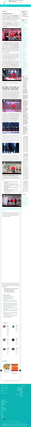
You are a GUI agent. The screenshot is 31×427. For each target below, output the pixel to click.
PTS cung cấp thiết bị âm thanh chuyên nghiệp (25, 202)
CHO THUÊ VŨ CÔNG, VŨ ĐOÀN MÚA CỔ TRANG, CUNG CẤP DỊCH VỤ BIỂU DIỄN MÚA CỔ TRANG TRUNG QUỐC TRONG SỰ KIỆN (10, 308)
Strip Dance (21, 392)
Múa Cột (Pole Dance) (20, 389)
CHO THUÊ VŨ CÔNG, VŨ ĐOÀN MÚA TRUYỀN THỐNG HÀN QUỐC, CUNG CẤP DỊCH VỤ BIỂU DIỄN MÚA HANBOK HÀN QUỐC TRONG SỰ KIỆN (10, 313)
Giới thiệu (2, 412)
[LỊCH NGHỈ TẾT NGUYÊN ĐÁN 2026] (14, 367)
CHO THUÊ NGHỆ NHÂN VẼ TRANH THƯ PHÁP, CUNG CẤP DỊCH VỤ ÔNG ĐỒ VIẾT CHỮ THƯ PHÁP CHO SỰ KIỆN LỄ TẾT (10, 301)
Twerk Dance (21, 393)
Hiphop (24, 53)
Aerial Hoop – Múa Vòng (25, 50)
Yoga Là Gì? (24, 56)
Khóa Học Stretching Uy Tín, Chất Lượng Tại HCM (25, 62)
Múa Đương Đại (25, 54)
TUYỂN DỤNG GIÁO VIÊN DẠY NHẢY (25, 83)
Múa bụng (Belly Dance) (20, 387)
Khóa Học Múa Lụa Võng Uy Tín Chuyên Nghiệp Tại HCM (25, 39)
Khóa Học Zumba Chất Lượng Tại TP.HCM (24, 70)
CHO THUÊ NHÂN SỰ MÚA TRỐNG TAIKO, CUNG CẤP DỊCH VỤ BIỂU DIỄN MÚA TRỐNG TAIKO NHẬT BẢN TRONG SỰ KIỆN (10, 311)
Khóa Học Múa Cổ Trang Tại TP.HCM (25, 42)
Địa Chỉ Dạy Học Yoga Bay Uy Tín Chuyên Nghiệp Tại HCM (24, 33)
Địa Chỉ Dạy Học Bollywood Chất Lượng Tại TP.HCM (25, 67)
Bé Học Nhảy (24, 52)
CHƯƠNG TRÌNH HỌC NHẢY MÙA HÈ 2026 (8, 296)
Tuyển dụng (2, 416)
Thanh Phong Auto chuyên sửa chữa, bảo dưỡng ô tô (25, 199)
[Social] (5, 2)
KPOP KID (24, 22)
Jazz (23, 57)
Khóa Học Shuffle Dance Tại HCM (24, 44)
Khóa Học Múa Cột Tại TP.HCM (7, 317)
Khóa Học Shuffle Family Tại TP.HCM (24, 28)
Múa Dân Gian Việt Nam (25, 26)
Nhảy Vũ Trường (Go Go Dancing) (25, 46)
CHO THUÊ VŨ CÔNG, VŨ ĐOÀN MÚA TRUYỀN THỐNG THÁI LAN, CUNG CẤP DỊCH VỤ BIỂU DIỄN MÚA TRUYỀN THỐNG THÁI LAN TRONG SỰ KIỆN (10, 316)
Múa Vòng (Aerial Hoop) (20, 390)
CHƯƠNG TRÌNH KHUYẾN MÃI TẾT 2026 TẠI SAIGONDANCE (25, 15)
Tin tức (2, 413)
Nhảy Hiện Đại (25, 55)
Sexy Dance (21, 391)
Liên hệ (2, 415)
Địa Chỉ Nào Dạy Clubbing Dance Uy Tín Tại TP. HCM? (25, 59)
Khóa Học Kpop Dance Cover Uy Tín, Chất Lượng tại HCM (25, 64)
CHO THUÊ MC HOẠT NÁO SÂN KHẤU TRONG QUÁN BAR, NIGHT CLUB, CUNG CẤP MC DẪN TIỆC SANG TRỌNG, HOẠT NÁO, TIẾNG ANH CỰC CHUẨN (10, 305)
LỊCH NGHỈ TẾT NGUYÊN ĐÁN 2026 (14, 371)
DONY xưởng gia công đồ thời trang (25, 200)
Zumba (22, 395)
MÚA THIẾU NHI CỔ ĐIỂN (25, 24)
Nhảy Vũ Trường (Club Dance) (19, 394)
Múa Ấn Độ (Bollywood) (20, 388)
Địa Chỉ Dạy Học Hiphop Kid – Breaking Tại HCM (25, 36)
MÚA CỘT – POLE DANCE (25, 72)
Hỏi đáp (2, 414)
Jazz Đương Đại (25, 51)
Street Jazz (21, 396)
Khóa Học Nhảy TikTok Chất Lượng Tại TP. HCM (25, 30)
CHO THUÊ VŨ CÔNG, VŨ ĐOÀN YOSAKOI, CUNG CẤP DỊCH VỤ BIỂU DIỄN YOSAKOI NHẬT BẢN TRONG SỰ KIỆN (25, 97)
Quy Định (2, 417)
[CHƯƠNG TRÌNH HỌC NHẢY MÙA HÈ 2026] (6, 366)
